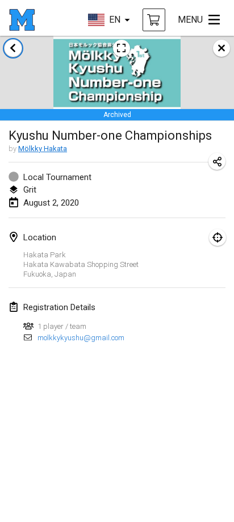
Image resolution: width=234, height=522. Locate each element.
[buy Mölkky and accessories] (154, 20)
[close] (221, 48)
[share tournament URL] (216, 161)
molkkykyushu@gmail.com (80, 337)
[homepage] (22, 20)
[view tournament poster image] (121, 48)
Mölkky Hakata (42, 148)
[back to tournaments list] (13, 48)
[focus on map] (217, 237)
